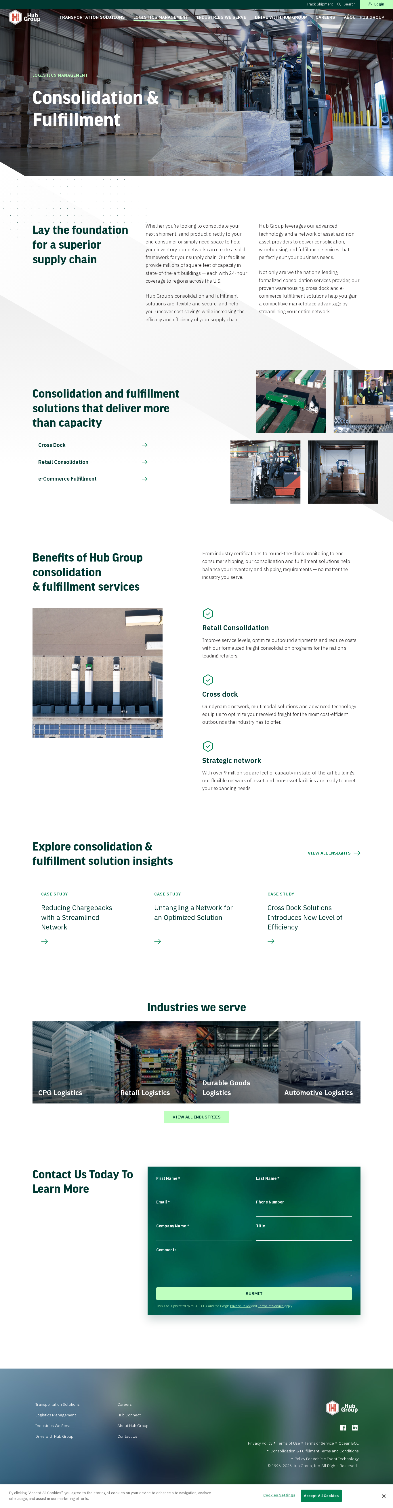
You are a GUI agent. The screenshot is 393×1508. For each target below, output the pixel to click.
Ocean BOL (349, 1443)
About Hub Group (364, 17)
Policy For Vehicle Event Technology (327, 1458)
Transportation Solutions (92, 17)
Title (260, 1226)
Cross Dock (52, 445)
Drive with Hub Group (281, 17)
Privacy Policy (240, 1306)
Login (379, 4)
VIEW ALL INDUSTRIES (197, 1117)
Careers (325, 17)
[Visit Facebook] (343, 1427)
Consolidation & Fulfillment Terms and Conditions (314, 1451)
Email (163, 1202)
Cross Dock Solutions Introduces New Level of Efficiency (305, 917)
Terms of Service (271, 1306)
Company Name (172, 1226)
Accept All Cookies (321, 1495)
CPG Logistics (60, 1092)
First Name (168, 1178)
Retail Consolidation (63, 462)
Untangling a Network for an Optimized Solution (193, 912)
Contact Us (127, 1436)
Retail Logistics (145, 1092)
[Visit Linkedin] (354, 1427)
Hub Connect (129, 1415)
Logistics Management (160, 17)
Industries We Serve (221, 17)
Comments (166, 1249)
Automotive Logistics (318, 1092)
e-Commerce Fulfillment (67, 478)
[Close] (384, 1496)
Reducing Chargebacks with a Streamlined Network (76, 917)
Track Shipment (320, 4)
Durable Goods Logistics (226, 1087)
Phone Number (270, 1202)
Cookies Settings (279, 1495)
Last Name (268, 1178)
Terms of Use (288, 1443)
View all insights (329, 853)
